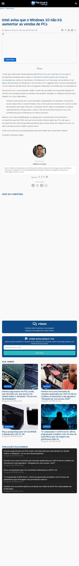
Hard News (10, 8)
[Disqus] (39, 225)
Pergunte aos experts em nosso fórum (39, 331)
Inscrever (39, 353)
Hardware (9, 427)
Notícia (8, 386)
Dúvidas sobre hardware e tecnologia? (39, 328)
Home (2, 8)
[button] (3, 3)
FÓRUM (42, 324)
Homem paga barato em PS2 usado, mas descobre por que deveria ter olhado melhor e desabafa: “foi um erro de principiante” (19, 395)
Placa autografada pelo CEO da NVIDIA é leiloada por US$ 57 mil (19, 432)
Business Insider (17, 135)
